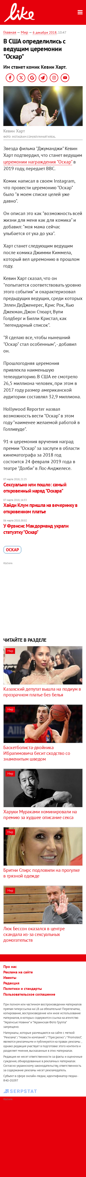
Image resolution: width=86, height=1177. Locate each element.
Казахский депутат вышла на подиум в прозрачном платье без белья (42, 692)
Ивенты (9, 977)
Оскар (12, 549)
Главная (9, 32)
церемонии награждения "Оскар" (37, 162)
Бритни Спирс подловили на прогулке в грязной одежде (41, 873)
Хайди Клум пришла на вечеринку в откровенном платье (40, 508)
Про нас (10, 966)
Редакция (11, 983)
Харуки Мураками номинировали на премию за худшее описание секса (40, 814)
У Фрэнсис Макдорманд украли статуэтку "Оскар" (35, 529)
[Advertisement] (43, 599)
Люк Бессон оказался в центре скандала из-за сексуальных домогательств (33, 934)
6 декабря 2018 (45, 32)
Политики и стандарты (22, 988)
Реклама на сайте (18, 972)
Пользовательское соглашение (29, 994)
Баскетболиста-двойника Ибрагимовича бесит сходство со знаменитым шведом (36, 753)
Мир (24, 32)
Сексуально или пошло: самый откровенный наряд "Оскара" (34, 487)
